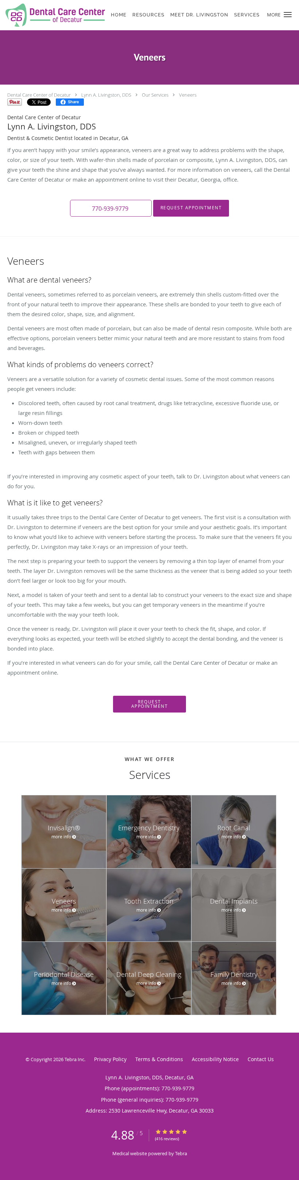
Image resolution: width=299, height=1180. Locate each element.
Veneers (188, 95)
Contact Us (261, 1059)
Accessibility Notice (215, 1059)
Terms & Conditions (159, 1059)
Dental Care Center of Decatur (39, 95)
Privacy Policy (110, 1059)
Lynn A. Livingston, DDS (106, 95)
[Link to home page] (53, 15)
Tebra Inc (74, 1059)
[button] (288, 14)
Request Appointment (191, 208)
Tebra (181, 1153)
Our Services (155, 95)
